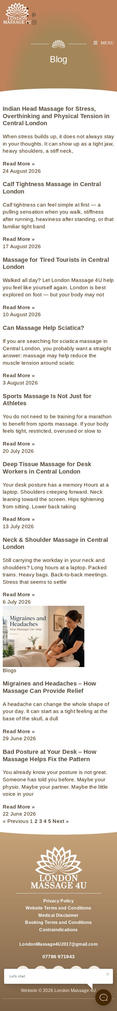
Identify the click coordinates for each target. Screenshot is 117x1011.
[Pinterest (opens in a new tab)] (34, 15)
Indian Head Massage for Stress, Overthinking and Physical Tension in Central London (56, 116)
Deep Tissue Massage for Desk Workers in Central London (47, 468)
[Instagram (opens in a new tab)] (34, 22)
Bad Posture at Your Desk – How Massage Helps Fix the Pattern (49, 755)
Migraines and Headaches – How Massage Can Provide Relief (49, 687)
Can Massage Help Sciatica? (43, 327)
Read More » (19, 164)
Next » (61, 821)
